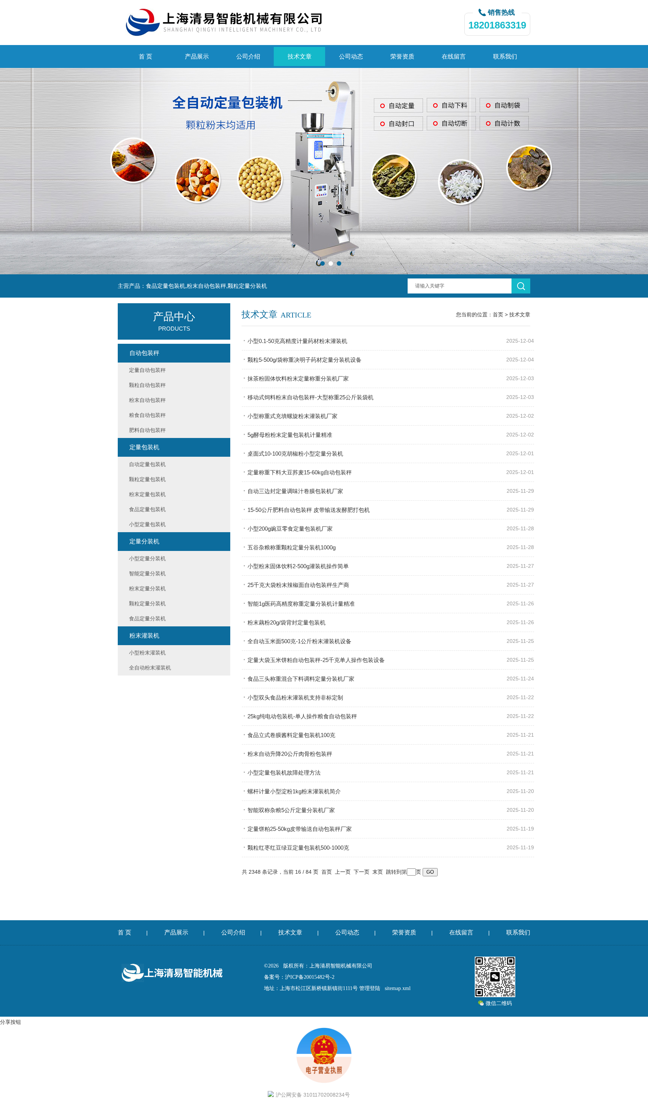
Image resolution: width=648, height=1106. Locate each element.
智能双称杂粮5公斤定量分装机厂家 (291, 810)
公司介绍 (248, 56)
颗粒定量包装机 (147, 479)
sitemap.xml (398, 988)
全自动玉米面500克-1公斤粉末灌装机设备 (299, 641)
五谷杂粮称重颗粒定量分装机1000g (292, 547)
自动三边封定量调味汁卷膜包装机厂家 (295, 491)
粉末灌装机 (144, 635)
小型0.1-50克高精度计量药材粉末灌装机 (297, 341)
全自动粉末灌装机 (150, 668)
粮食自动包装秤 (147, 415)
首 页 (145, 56)
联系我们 (505, 56)
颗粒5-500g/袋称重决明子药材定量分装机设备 (305, 360)
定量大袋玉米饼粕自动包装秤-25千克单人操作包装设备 (316, 660)
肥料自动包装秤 (147, 430)
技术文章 (300, 56)
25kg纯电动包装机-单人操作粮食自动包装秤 (302, 716)
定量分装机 (144, 541)
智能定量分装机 (147, 573)
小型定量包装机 (147, 524)
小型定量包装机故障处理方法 (284, 772)
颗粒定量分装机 (147, 603)
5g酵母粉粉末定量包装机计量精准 (290, 435)
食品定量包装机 (147, 509)
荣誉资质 (402, 56)
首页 (498, 314)
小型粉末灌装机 (147, 653)
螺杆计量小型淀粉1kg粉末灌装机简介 (294, 791)
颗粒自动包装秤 (147, 385)
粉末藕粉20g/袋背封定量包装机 (287, 622)
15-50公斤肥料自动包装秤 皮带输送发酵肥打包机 (309, 510)
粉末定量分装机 (147, 588)
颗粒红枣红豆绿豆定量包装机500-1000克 (298, 847)
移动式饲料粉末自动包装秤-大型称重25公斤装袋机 (311, 397)
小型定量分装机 (147, 558)
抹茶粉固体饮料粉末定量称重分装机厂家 (298, 378)
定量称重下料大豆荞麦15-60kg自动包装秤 (300, 472)
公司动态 (351, 56)
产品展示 (197, 56)
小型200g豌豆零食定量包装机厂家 (290, 528)
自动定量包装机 (147, 464)
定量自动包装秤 (147, 370)
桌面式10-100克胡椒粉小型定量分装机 (295, 453)
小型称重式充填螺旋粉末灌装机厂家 (293, 416)
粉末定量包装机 (147, 494)
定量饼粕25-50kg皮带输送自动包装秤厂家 (300, 829)
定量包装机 (144, 447)
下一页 (361, 872)
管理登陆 (369, 988)
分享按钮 (10, 1022)
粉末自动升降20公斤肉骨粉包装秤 (290, 754)
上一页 (343, 872)
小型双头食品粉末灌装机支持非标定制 (295, 697)
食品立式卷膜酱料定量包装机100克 (291, 735)
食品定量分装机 (147, 618)
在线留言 (454, 56)
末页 (377, 872)
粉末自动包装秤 (147, 400)
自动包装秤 (144, 353)
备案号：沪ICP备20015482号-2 (299, 977)
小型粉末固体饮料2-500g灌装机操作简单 (298, 566)
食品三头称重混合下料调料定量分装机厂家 (301, 679)
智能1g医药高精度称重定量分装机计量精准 (301, 603)
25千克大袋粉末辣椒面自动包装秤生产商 (298, 585)
